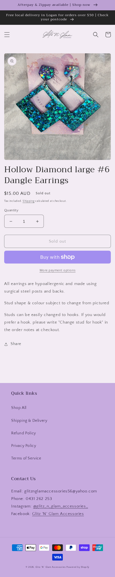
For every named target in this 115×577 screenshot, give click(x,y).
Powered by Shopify (77, 567)
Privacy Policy (23, 446)
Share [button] (16, 344)
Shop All (19, 408)
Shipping (29, 201)
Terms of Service (26, 458)
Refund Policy (23, 433)
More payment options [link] (58, 270)
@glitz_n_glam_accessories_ (60, 506)
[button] (7, 34)
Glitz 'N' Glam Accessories (58, 513)
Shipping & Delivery (29, 420)
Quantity (11, 210)
